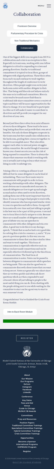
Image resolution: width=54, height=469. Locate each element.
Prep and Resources (27, 419)
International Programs (27, 444)
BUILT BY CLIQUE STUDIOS (27, 462)
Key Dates (27, 400)
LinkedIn (27, 392)
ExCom (27, 384)
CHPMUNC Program (27, 447)
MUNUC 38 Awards (27, 411)
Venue (27, 406)
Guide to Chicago (27, 408)
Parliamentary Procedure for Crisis (27, 33)
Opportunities (27, 438)
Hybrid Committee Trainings (27, 431)
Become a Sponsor (27, 441)
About (27, 375)
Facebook (27, 389)
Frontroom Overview (27, 26)
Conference (27, 396)
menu (41, 6)
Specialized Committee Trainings (27, 428)
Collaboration (27, 48)
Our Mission (27, 379)
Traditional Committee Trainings (27, 425)
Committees (27, 415)
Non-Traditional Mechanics (27, 41)
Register (27, 451)
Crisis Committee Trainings (27, 433)
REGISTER (27, 338)
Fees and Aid (27, 403)
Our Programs (27, 381)
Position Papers (27, 423)
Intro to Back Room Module (20, 312)
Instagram (27, 387)
